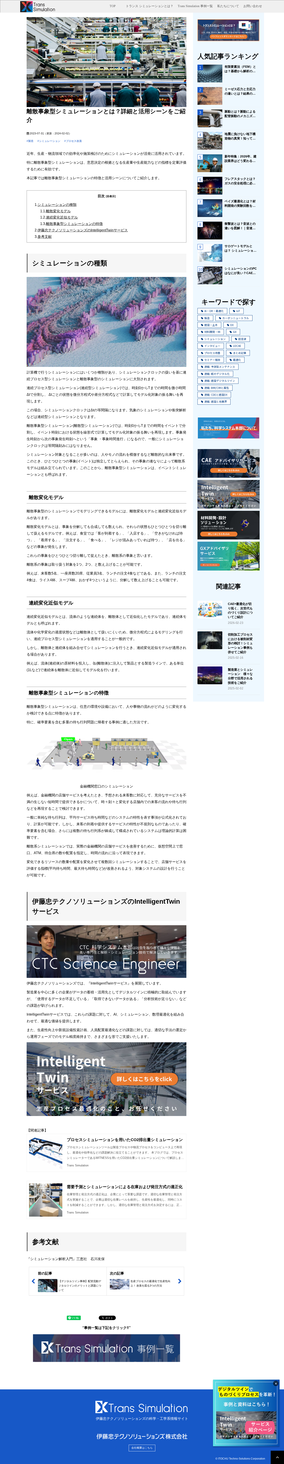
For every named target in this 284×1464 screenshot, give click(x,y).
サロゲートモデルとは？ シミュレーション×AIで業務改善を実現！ (241, 248)
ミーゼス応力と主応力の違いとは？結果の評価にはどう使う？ (240, 91)
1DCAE (237, 346)
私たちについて (228, 6)
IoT (238, 311)
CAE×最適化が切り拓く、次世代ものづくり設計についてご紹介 (240, 610)
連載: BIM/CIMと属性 (216, 388)
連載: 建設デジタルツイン (219, 380)
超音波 (242, 339)
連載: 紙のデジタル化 (217, 374)
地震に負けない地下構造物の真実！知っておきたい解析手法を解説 (240, 136)
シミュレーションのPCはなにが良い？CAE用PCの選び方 (241, 271)
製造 (31, 141)
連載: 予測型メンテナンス (219, 366)
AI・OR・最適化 (214, 311)
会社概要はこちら (142, 1447)
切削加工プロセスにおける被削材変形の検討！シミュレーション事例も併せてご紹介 (240, 643)
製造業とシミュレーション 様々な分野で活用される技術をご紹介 (240, 676)
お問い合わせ (252, 6)
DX (232, 325)
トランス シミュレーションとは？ (149, 6)
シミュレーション (49, 141)
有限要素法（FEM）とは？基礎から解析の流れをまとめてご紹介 (240, 69)
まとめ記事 (239, 353)
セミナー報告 (212, 360)
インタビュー (212, 346)
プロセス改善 (74, 141)
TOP (113, 6)
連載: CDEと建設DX (215, 394)
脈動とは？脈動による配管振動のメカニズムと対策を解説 (240, 114)
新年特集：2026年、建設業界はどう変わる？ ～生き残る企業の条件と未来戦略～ (241, 159)
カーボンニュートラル (235, 318)
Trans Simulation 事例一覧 (195, 6)
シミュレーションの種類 (57, 205)
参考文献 (44, 237)
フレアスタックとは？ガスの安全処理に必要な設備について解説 (240, 181)
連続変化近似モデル (62, 217)
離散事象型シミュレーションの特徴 (74, 224)
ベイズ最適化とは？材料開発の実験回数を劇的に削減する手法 (240, 203)
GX (235, 332)
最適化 (237, 360)
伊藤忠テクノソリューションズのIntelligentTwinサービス (82, 230)
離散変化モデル (58, 211)
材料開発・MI (212, 332)
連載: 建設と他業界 (215, 401)
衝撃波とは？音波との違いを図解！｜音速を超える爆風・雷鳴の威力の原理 (240, 226)
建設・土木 (211, 325)
